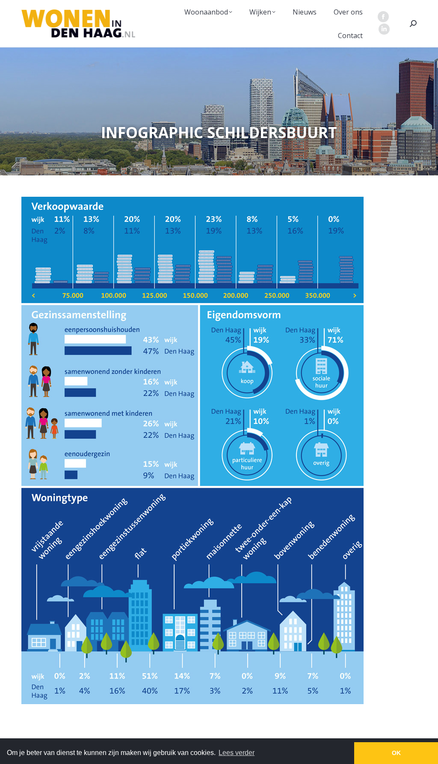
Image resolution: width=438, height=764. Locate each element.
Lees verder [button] (237, 752)
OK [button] (396, 752)
